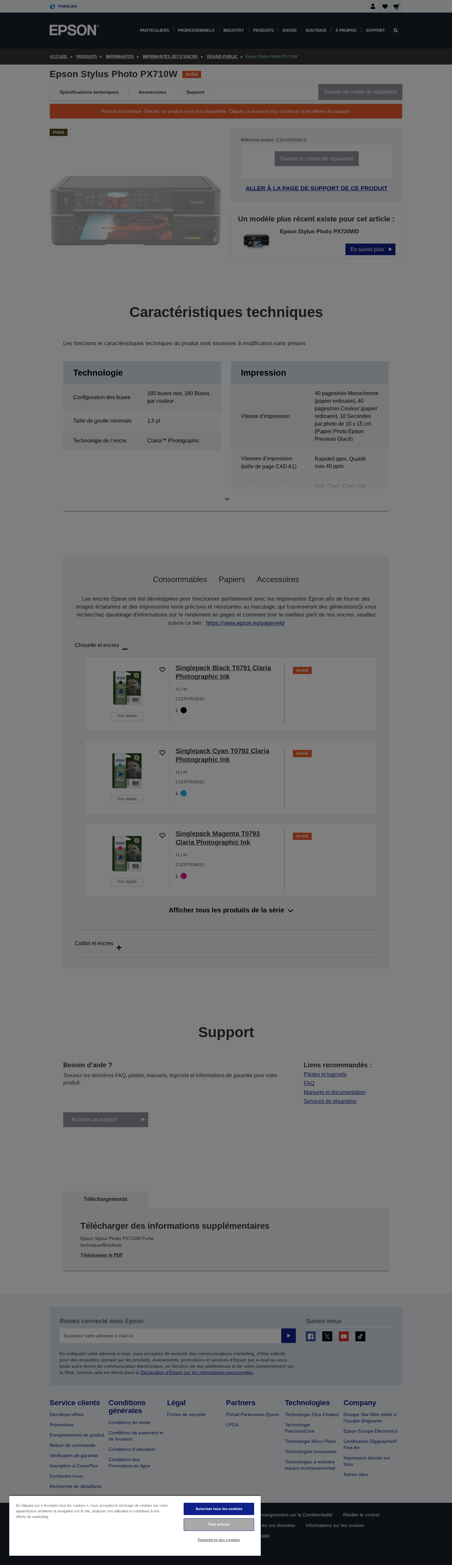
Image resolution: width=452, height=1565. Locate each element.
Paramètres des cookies (219, 1540)
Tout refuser (219, 1524)
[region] (135, 1525)
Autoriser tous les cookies (219, 1509)
